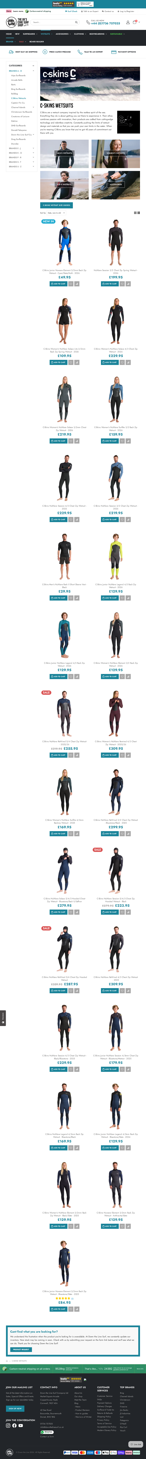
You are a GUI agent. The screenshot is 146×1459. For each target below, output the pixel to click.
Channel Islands (126, 1396)
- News (77, 1406)
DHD (122, 1403)
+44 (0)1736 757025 (105, 23)
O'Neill (123, 1423)
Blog (76, 1403)
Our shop (78, 1396)
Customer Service (104, 1396)
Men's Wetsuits (64, 153)
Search (76, 22)
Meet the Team (80, 1399)
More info (140, 1369)
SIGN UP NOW (15, 1408)
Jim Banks (124, 1410)
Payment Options (104, 1402)
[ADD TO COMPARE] (76, 283)
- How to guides (81, 1413)
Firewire (123, 1406)
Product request (21, 1349)
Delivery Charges (104, 1406)
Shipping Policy (104, 1416)
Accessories (116, 184)
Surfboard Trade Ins (105, 1409)
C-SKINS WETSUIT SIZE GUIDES (56, 205)
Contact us (109, 11)
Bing (122, 1393)
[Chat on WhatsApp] (56, 1432)
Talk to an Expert (90, 11)
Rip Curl (123, 1427)
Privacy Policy (103, 1420)
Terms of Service (104, 1423)
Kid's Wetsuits (64, 184)
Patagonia (124, 1420)
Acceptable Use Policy (106, 1426)
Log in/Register (126, 11)
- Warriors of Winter (83, 1416)
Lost (121, 1416)
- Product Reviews (82, 1410)
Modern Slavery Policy (106, 1430)
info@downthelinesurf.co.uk (52, 1427)
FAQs (99, 1399)
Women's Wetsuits (116, 153)
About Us (78, 1393)
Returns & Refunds (105, 1413)
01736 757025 (46, 1423)
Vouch (122, 1430)
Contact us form (47, 1436)
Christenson (125, 1399)
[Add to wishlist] (70, 283)
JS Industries (125, 1413)
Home (7, 1361)
